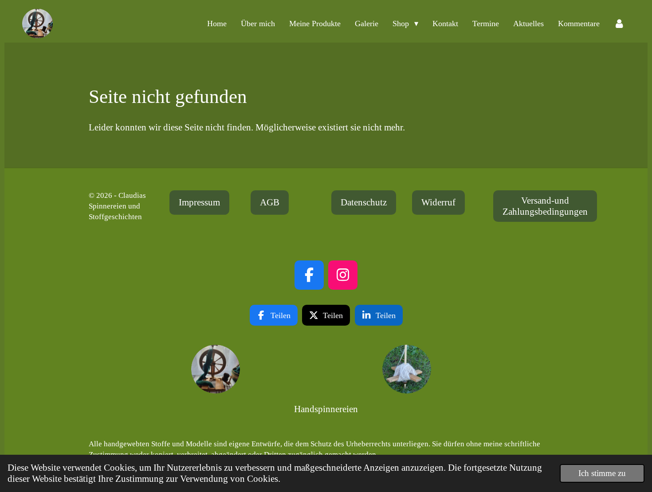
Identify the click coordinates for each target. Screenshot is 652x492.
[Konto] (619, 23)
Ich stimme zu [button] (602, 473)
